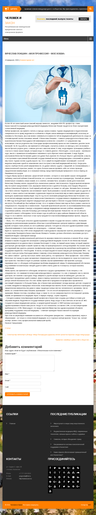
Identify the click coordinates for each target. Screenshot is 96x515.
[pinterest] (64, 468)
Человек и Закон (16, 505)
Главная (12, 423)
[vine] (64, 477)
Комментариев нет (27, 60)
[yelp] (55, 477)
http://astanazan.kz (25, 479)
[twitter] (55, 468)
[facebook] (50, 468)
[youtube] (73, 468)
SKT (89, 505)
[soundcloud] (78, 472)
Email (7, 380)
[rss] (68, 477)
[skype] (78, 468)
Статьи (7, 328)
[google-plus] (68, 468)
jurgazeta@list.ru (25, 476)
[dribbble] (64, 472)
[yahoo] (59, 472)
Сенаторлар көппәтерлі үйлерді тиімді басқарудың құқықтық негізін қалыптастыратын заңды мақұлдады (47, 335)
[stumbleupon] (68, 472)
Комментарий (10, 354)
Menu (6, 39)
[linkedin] (59, 468)
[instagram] (55, 472)
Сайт (7, 387)
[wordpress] (59, 477)
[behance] (50, 477)
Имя (7, 374)
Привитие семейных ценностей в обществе (73, 340)
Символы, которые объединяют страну (67, 439)
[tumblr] (50, 472)
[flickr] (73, 477)
